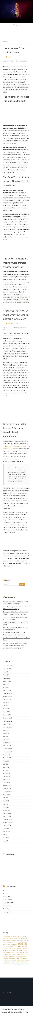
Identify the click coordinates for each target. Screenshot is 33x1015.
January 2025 (7, 681)
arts (4, 890)
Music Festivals (7, 899)
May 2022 (6, 736)
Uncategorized (7, 912)
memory (19, 61)
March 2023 (6, 712)
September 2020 (7, 791)
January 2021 (7, 779)
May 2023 (6, 705)
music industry (20, 948)
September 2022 (7, 727)
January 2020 (7, 816)
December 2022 (7, 718)
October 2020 (7, 788)
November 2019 (7, 822)
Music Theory (14, 323)
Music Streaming (14, 954)
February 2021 (7, 776)
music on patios (10, 952)
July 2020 (5, 798)
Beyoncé (5, 936)
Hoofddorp (5, 942)
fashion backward (24, 938)
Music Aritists (24, 946)
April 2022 (6, 739)
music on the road (19, 952)
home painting (25, 940)
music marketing (17, 950)
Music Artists (6, 896)
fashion (18, 938)
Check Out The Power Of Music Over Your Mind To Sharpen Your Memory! (15, 314)
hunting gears (14, 944)
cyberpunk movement (17, 936)
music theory (12, 956)
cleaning (10, 936)
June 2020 (6, 801)
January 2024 (7, 690)
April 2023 (6, 709)
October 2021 (7, 755)
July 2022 (5, 730)
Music (9, 57)
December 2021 (7, 748)
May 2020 (6, 804)
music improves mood (9, 948)
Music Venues (12, 958)
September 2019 (7, 828)
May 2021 (6, 770)
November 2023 (7, 696)
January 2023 (7, 715)
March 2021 (6, 773)
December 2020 (7, 782)
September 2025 (7, 669)
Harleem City (19, 940)
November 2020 (7, 785)
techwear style (24, 964)
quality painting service (20, 962)
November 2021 (7, 752)
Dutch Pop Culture (13, 938)
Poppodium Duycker (11, 960)
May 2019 (6, 841)
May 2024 (6, 687)
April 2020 (6, 807)
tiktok (9, 966)
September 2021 (7, 758)
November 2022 (7, 721)
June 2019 (6, 838)
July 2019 (5, 834)
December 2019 (7, 819)
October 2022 (7, 724)
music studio (22, 954)
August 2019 (6, 831)
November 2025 (7, 666)
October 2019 (7, 825)
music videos (20, 958)
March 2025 (6, 678)
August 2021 (6, 761)
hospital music (11, 942)
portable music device (21, 960)
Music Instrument (8, 902)
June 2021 (6, 767)
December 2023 (7, 693)
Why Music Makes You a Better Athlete (13, 648)
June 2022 (6, 733)
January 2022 (7, 745)
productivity (11, 962)
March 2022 (6, 742)
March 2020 (6, 810)
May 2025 (6, 672)
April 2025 (6, 675)
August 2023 (6, 702)
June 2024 (6, 684)
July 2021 (5, 764)
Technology (6, 909)
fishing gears (13, 940)
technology (18, 964)
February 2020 (7, 813)
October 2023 (7, 699)
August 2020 (6, 795)
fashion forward (6, 940)
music (20, 299)
